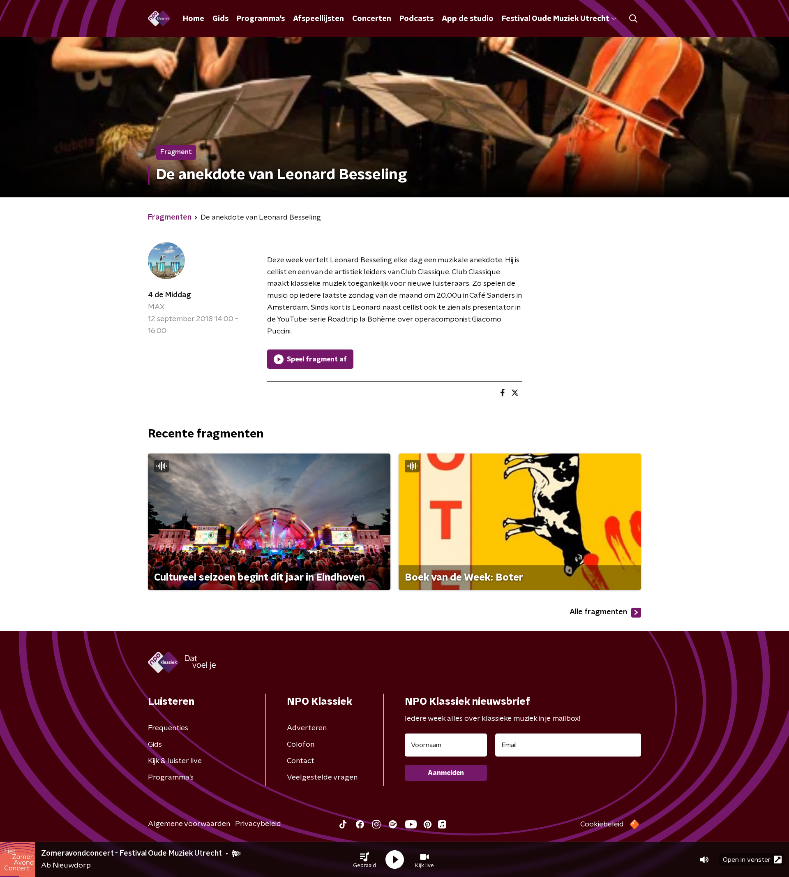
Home (193, 19)
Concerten (371, 19)
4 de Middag (169, 295)
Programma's (261, 19)
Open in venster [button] (747, 859)
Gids (220, 19)
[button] (364, 860)
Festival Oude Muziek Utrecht (555, 19)
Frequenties (168, 728)
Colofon (300, 744)
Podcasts (416, 19)
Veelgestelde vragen (322, 777)
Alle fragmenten (598, 612)
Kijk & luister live (175, 761)
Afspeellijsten (318, 19)
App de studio (468, 19)
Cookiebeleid (602, 824)
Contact (300, 761)
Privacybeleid (258, 824)
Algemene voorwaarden (189, 824)
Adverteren (307, 728)
